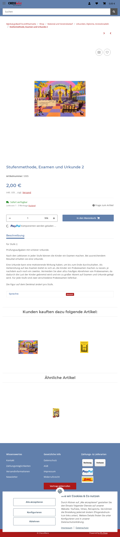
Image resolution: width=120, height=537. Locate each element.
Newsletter (12, 476)
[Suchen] (114, 11)
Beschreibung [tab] (15, 235)
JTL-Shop (104, 533)
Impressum (66, 527)
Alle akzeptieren (34, 502)
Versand (26, 192)
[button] (89, 3)
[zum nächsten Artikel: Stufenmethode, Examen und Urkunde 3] (104, 33)
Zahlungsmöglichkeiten (18, 465)
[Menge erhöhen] (53, 218)
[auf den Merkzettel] (107, 52)
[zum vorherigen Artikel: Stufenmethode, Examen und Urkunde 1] (110, 33)
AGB (46, 465)
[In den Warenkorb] (8, 43)
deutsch (70, 294)
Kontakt (10, 460)
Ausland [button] (31, 205)
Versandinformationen (18, 471)
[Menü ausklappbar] (4, 2)
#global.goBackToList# (16, 23)
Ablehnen (34, 521)
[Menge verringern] (9, 218)
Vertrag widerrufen (60, 486)
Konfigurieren (34, 512)
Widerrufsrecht (52, 476)
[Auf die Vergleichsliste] (99, 52)
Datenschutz (82, 527)
